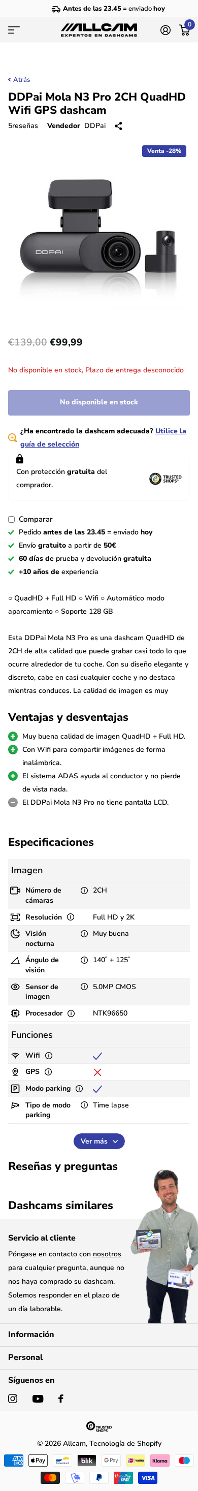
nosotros (107, 1254)
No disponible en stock (99, 402)
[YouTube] (37, 1399)
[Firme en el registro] (165, 30)
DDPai (95, 126)
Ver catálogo (14, 30)
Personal (25, 1357)
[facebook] (60, 1398)
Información (31, 1334)
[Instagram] (12, 1398)
